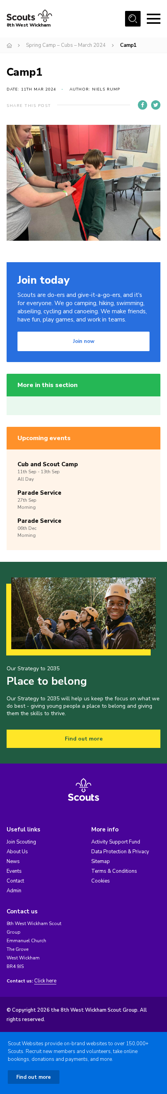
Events (14, 871)
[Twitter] (155, 105)
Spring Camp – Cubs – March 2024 (66, 45)
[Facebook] (142, 105)
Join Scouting (21, 841)
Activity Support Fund (115, 841)
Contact (15, 880)
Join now (83, 341)
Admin (14, 890)
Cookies (100, 880)
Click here (45, 981)
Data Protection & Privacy (120, 851)
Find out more (84, 738)
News (13, 861)
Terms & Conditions (114, 871)
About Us (17, 851)
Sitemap (100, 861)
